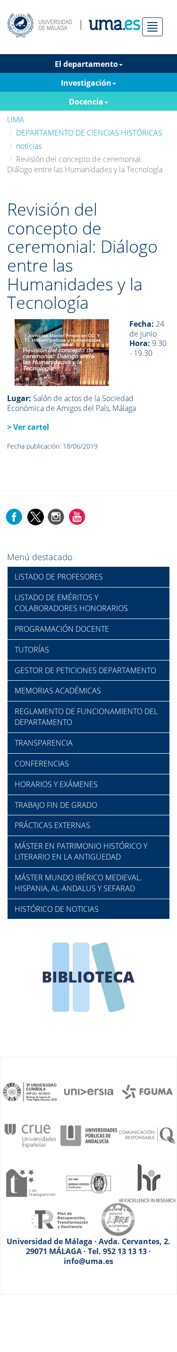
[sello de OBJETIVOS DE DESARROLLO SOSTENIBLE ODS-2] (30, 1091)
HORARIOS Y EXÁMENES (56, 784)
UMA (15, 119)
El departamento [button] (86, 64)
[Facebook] (14, 516)
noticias (29, 146)
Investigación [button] (86, 83)
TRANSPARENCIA (44, 743)
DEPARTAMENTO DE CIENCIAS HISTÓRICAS (89, 133)
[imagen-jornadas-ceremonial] (62, 351)
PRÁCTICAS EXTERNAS (52, 825)
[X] (35, 516)
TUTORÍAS (32, 649)
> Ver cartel (28, 427)
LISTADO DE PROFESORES (59, 576)
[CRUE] (30, 1135)
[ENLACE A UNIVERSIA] (88, 1091)
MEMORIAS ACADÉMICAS (58, 690)
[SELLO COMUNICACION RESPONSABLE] (147, 1135)
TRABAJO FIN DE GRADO (56, 805)
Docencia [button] (86, 102)
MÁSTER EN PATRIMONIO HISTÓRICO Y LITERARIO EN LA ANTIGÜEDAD (81, 851)
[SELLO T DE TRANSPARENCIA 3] (30, 1182)
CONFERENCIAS (42, 763)
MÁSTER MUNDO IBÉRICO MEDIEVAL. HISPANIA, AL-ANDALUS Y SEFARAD (78, 882)
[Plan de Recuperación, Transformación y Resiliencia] (59, 1219)
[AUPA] (88, 1135)
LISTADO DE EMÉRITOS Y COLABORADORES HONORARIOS (71, 602)
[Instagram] (56, 516)
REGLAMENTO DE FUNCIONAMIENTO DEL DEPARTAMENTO (86, 716)
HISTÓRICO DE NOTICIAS (57, 909)
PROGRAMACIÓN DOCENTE (62, 629)
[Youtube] (76, 516)
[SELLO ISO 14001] (88, 1182)
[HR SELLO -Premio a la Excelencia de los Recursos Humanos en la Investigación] (147, 1182)
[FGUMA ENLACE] (147, 1091)
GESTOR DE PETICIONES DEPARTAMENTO (85, 670)
